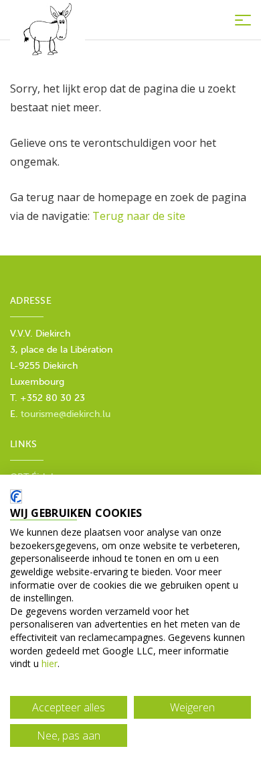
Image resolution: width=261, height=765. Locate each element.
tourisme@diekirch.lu (65, 414)
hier (49, 663)
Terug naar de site (138, 216)
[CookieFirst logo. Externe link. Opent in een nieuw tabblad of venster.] (16, 496)
